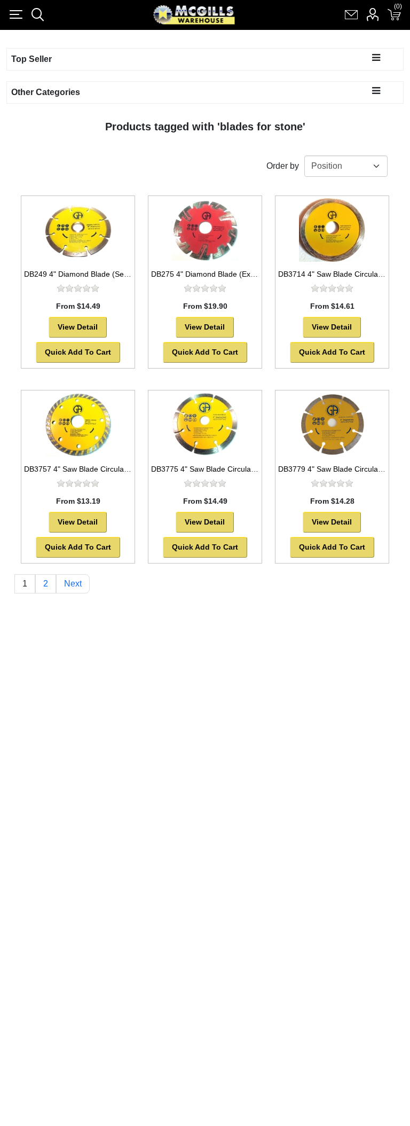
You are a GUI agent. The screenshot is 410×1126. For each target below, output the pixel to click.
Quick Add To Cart (78, 352)
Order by (282, 165)
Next (73, 583)
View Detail (78, 327)
